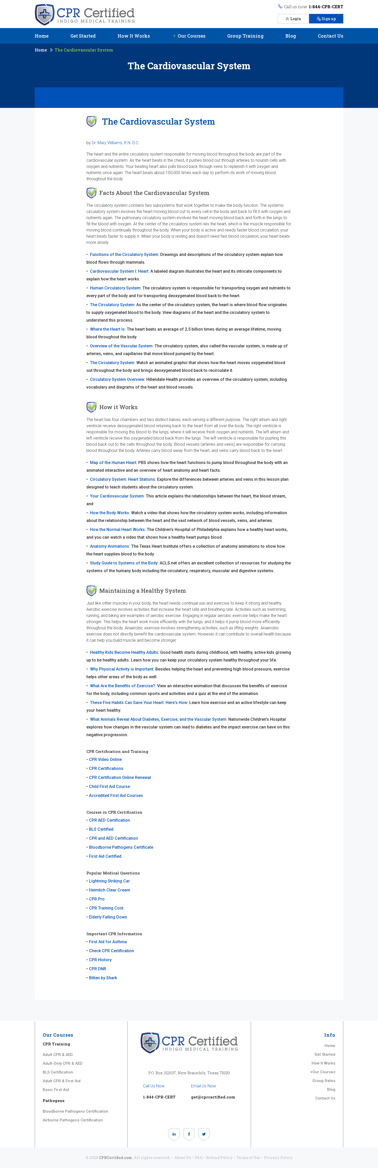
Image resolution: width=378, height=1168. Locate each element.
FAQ (198, 1157)
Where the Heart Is (107, 329)
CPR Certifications (106, 768)
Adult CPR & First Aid (61, 1081)
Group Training (245, 36)
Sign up (329, 18)
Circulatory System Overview (117, 379)
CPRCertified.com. (116, 1157)
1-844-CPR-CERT (326, 6)
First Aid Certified (105, 856)
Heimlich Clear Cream (109, 890)
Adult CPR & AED (58, 1054)
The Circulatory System (112, 304)
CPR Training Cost (106, 908)
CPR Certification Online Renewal (120, 777)
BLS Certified (101, 829)
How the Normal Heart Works (117, 529)
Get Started (83, 36)
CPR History (100, 959)
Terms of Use (248, 1157)
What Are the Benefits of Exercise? (122, 685)
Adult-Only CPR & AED (62, 1063)
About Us (182, 1157)
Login (295, 18)
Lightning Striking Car (109, 881)
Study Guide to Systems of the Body (124, 563)
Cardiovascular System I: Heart (119, 271)
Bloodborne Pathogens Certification (75, 1111)
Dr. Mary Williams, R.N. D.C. (115, 142)
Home (42, 36)
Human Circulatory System (115, 288)
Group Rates (323, 1080)
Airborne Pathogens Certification (73, 1120)
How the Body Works (109, 512)
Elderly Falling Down (108, 917)
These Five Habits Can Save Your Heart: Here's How (138, 702)
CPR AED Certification (109, 820)
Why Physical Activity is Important (121, 669)
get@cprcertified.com (213, 1097)
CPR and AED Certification (113, 838)
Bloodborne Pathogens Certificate (121, 847)
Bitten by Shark (103, 977)
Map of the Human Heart (113, 462)
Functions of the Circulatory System (124, 254)
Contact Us (330, 36)
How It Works (134, 36)
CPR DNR (97, 968)
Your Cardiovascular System (117, 496)
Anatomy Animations (109, 546)
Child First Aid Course (109, 786)
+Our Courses (322, 1072)
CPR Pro (97, 899)
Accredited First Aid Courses (116, 795)
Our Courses (191, 36)
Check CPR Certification (111, 950)
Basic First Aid (56, 1089)
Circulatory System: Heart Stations (122, 479)
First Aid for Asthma (108, 941)
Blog (290, 36)
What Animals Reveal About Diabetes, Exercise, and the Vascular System (158, 719)
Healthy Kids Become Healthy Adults (124, 652)
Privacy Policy (278, 1157)
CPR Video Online (105, 759)
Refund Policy (219, 1157)
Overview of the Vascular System (121, 345)
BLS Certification (58, 1072)
